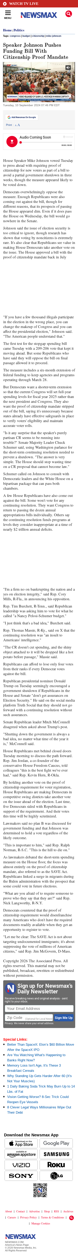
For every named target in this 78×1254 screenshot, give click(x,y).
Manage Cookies (40, 1223)
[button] (68, 13)
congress (15, 36)
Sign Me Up (64, 1018)
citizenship (38, 36)
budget (26, 36)
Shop (47, 1211)
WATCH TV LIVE (23, 4)
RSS (56, 1211)
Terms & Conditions (52, 1217)
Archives (68, 1211)
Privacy (9, 1023)
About (8, 1211)
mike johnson (53, 36)
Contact (20, 1211)
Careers (12, 1217)
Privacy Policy (28, 1217)
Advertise (34, 1211)
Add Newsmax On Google (24, 117)
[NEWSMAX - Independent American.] (39, 15)
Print (9, 124)
